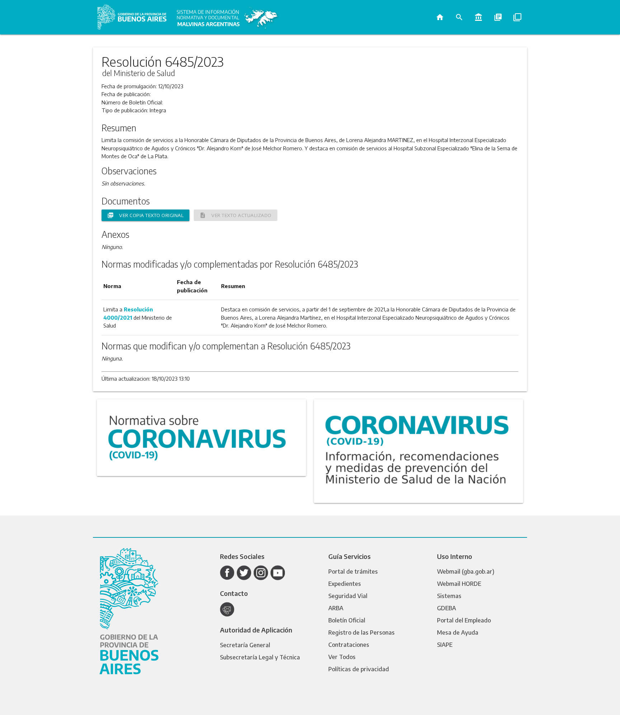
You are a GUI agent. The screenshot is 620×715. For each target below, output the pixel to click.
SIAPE (444, 644)
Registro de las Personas (361, 632)
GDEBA (446, 608)
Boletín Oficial (346, 620)
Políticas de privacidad (358, 669)
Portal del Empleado (464, 620)
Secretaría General (245, 645)
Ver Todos (342, 656)
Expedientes (344, 583)
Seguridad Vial (347, 595)
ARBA (335, 608)
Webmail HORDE (459, 583)
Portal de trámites (353, 571)
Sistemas (449, 595)
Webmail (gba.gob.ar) (465, 571)
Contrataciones (348, 644)
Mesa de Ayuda (457, 632)
